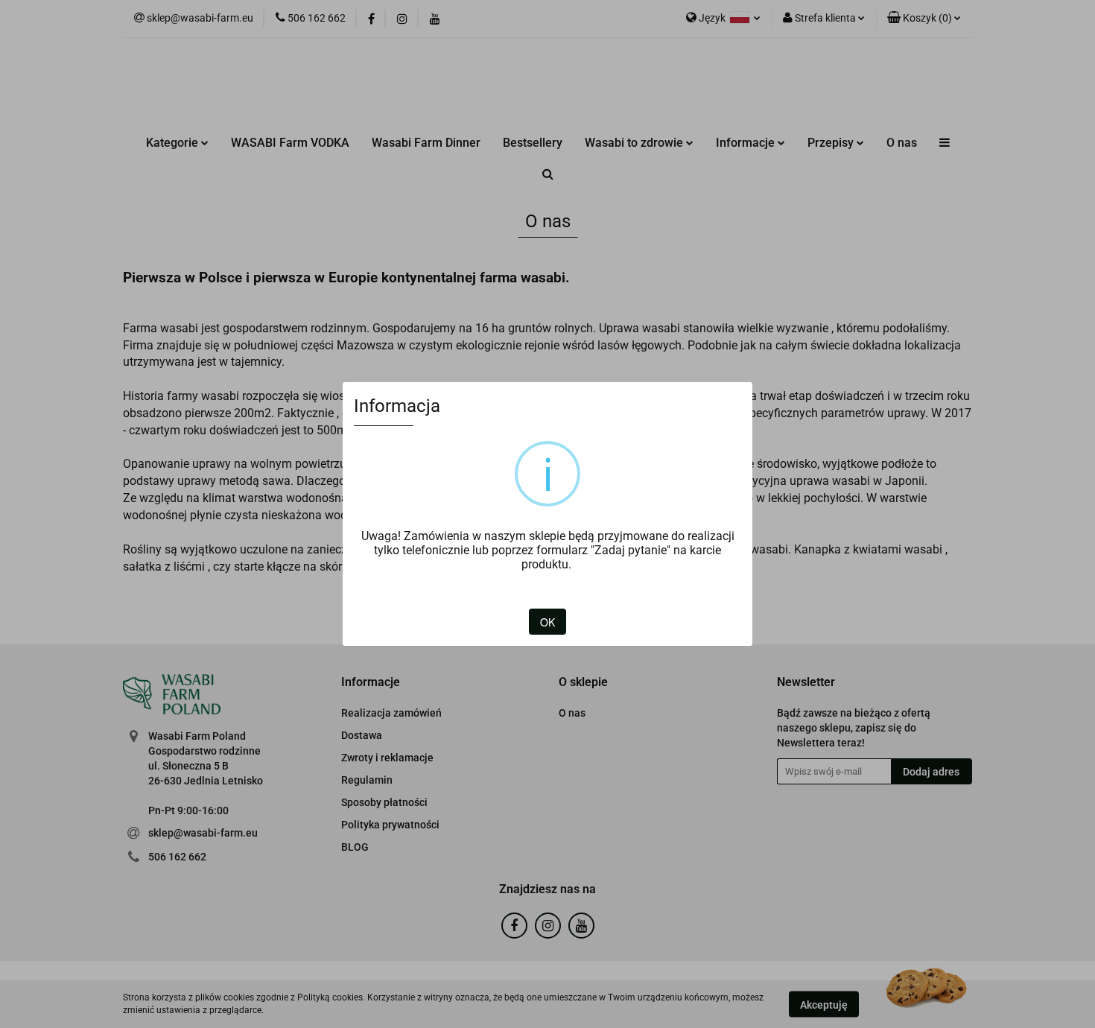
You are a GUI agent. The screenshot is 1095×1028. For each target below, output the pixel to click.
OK (547, 622)
